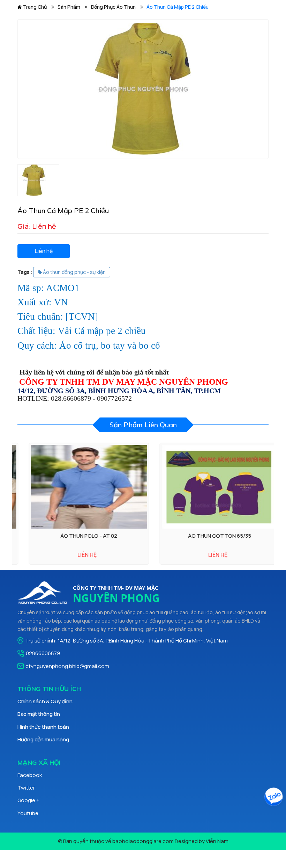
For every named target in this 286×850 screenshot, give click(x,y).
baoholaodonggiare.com (143, 841)
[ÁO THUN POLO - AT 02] (78, 487)
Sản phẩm (69, 6)
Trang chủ (34, 6)
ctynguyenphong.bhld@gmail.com (67, 666)
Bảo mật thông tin (38, 714)
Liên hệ (44, 251)
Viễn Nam (217, 841)
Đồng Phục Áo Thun (113, 6)
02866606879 (43, 653)
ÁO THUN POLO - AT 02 (77, 535)
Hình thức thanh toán (43, 727)
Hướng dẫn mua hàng (43, 739)
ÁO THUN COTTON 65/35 (208, 535)
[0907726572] (274, 798)
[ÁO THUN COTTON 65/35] (208, 487)
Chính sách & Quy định (45, 701)
